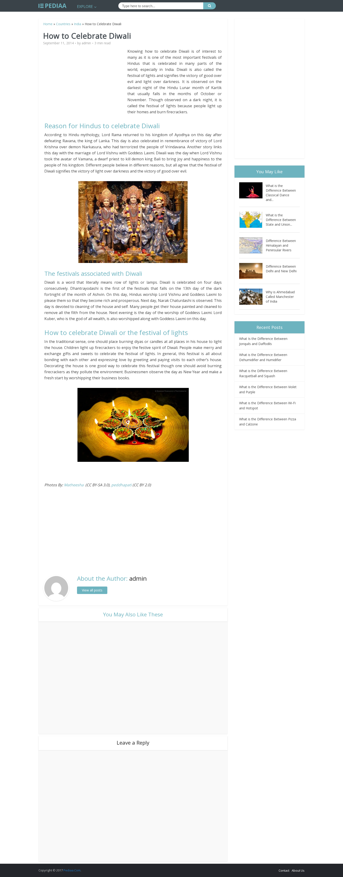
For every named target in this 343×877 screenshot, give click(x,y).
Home (47, 24)
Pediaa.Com (71, 870)
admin (86, 43)
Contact (284, 870)
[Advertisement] (86, 81)
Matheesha (74, 484)
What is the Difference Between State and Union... (281, 220)
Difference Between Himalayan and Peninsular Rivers (281, 245)
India (77, 24)
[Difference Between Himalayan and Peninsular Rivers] (252, 245)
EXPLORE (85, 6)
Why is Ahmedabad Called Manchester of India (280, 297)
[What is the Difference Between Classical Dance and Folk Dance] (252, 190)
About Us (298, 870)
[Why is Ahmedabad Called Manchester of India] (252, 297)
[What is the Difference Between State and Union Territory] (252, 220)
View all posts (92, 590)
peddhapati (121, 484)
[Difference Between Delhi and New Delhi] (252, 271)
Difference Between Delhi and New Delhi (281, 268)
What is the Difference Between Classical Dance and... (281, 192)
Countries (63, 24)
